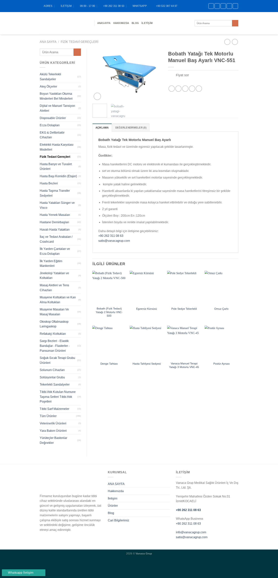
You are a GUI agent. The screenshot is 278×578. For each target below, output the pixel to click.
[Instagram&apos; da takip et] (217, 6)
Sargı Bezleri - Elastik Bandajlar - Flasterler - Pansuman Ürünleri (55, 345)
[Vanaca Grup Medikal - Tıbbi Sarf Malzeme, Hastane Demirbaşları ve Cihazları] (64, 23)
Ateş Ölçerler (48, 86)
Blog (111, 513)
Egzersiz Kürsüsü (146, 308)
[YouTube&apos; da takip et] (235, 6)
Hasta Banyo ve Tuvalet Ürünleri (56, 166)
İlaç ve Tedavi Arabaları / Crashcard (56, 239)
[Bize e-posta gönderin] (229, 6)
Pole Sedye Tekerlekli (184, 308)
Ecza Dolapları (50, 125)
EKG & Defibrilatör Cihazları (52, 135)
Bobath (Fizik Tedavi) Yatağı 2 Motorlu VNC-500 (109, 312)
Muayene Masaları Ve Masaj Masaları (54, 312)
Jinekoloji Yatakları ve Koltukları (54, 276)
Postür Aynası (221, 363)
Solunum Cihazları (52, 370)
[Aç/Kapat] (171, 76)
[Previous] (98, 74)
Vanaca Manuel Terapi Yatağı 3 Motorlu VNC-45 (184, 365)
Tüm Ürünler (48, 416)
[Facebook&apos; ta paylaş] (172, 88)
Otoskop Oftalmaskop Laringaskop (54, 324)
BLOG (135, 23)
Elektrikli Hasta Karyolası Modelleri (56, 147)
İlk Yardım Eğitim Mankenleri (51, 263)
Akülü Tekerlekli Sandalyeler (50, 77)
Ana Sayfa (48, 41)
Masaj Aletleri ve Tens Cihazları (54, 288)
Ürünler (113, 505)
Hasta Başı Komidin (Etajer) (58, 176)
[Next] (156, 74)
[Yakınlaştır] (97, 96)
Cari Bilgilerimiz (118, 520)
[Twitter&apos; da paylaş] (178, 88)
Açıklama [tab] (102, 127)
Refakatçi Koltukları (53, 333)
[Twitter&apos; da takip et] (223, 6)
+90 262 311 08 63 (110, 235)
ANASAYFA (104, 23)
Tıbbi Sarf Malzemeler (54, 408)
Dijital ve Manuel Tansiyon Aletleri (57, 108)
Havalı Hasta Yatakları (55, 229)
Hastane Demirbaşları (54, 222)
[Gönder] (235, 23)
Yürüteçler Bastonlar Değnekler (53, 440)
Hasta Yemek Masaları (55, 214)
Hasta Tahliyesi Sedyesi (147, 363)
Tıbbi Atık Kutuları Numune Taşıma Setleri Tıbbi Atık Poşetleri (58, 396)
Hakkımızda (121, 23)
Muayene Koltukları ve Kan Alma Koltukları (58, 300)
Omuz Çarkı (221, 308)
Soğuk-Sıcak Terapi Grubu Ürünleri (57, 360)
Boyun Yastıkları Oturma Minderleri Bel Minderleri (56, 96)
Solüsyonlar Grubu (52, 377)
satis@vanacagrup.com (114, 240)
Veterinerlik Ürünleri (53, 423)
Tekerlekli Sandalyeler (55, 384)
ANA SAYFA (116, 484)
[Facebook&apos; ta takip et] (211, 6)
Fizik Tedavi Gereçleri (79, 41)
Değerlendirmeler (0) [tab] (130, 127)
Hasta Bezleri (49, 183)
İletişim (147, 23)
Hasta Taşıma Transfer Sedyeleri (55, 193)
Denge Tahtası (109, 363)
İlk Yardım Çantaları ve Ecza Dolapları (55, 251)
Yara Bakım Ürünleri (53, 430)
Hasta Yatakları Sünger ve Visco (57, 205)
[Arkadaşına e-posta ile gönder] (185, 88)
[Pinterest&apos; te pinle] (192, 88)
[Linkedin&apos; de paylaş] (199, 88)
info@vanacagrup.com (191, 532)
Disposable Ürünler (53, 118)
